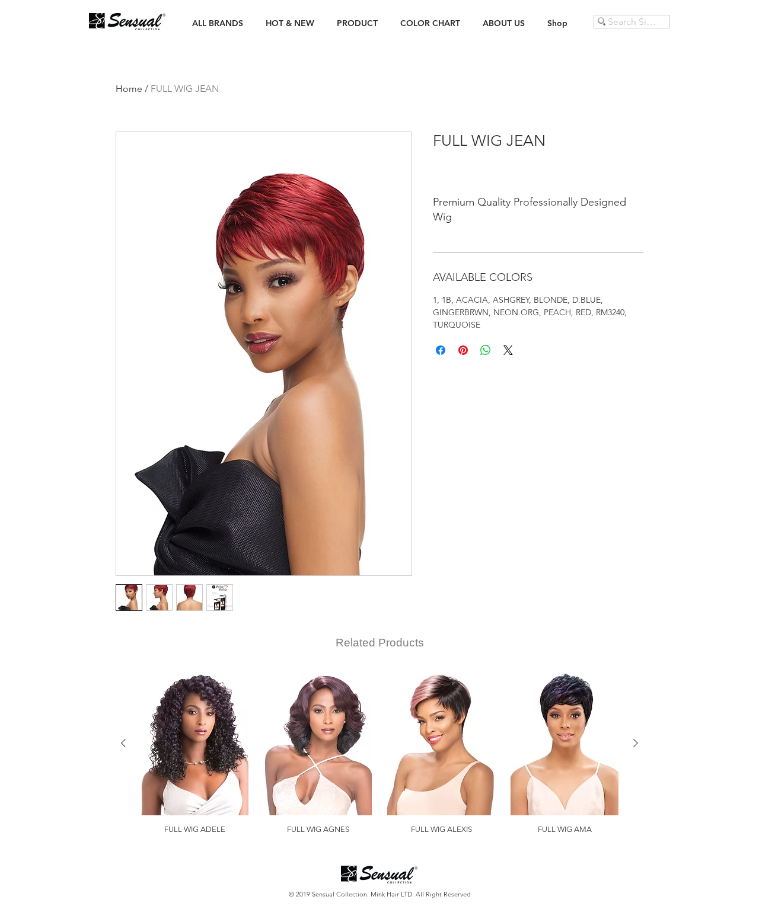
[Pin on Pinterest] (463, 350)
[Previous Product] (123, 743)
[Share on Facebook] (440, 350)
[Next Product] (636, 743)
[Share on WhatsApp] (486, 350)
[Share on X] (508, 350)
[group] (379, 753)
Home (129, 88)
